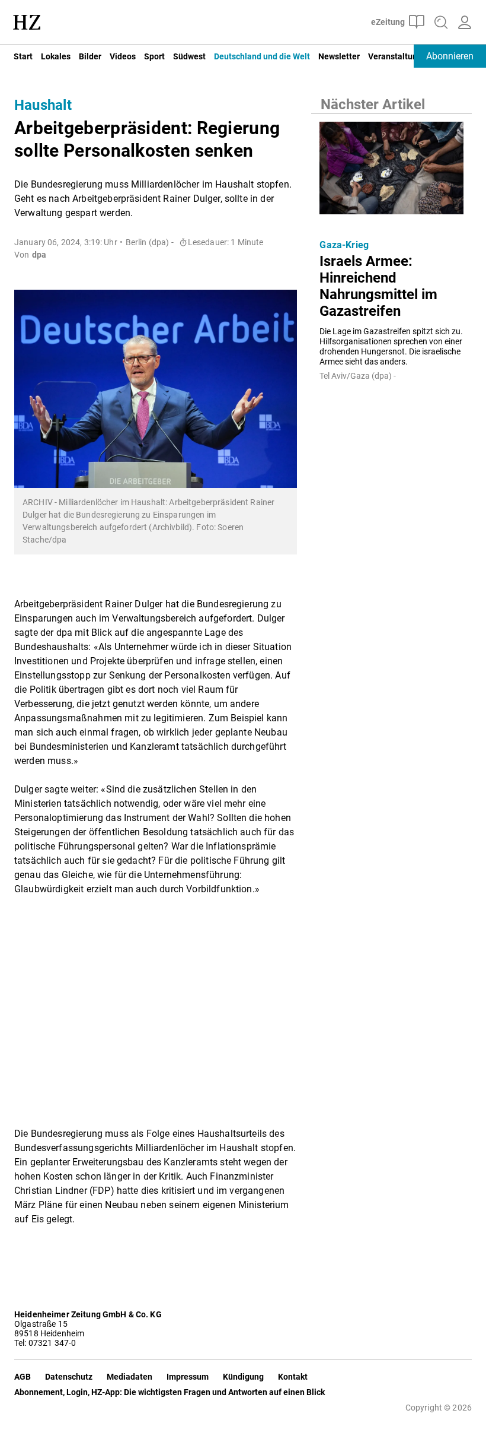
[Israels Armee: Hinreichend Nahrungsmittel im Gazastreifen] (391, 171)
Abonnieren (450, 56)
